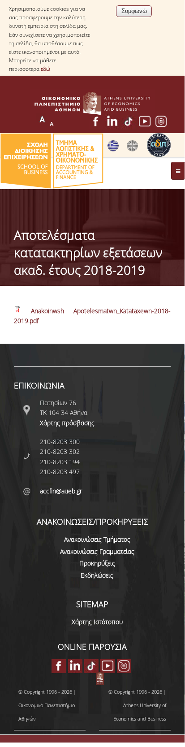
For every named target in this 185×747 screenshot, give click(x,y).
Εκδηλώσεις (97, 575)
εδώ (45, 69)
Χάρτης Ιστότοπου (97, 621)
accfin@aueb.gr (61, 491)
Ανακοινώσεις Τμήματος (97, 539)
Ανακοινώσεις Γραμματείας (97, 551)
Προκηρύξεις (97, 563)
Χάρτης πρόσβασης (67, 423)
